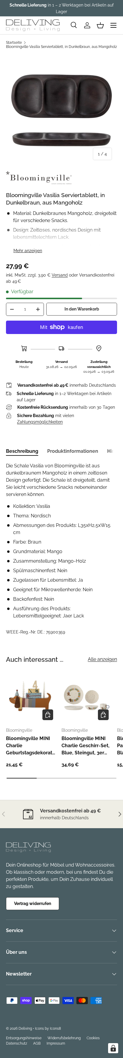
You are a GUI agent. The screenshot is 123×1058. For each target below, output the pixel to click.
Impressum (56, 1043)
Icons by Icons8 (48, 1028)
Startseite (14, 42)
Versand (60, 275)
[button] (100, 25)
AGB (37, 1043)
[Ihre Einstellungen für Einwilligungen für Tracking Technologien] (113, 1048)
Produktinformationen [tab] (72, 451)
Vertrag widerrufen (32, 903)
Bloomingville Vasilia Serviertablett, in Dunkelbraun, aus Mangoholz (61, 47)
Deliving (25, 1028)
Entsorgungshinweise (23, 1038)
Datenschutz (16, 1043)
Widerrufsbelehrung (64, 1038)
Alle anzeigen (102, 659)
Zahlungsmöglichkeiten (40, 421)
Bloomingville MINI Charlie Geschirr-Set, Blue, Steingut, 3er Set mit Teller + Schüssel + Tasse (85, 746)
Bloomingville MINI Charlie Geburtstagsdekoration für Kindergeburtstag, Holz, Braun (29, 746)
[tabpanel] (61, 540)
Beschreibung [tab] (22, 451)
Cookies (93, 1038)
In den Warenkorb (81, 309)
